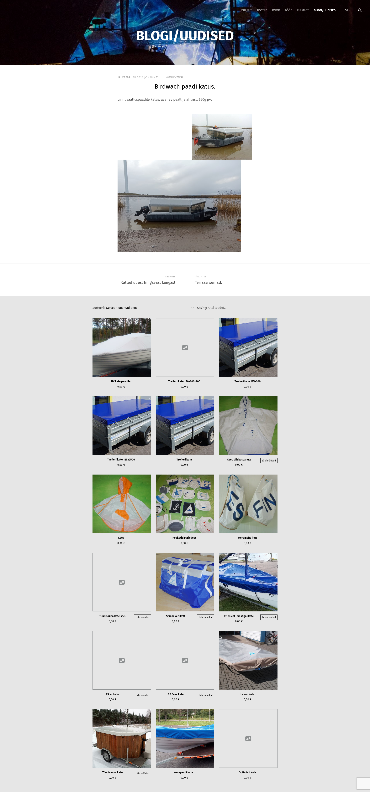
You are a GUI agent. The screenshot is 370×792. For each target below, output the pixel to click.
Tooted (262, 10)
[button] (346, 10)
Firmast (303, 10)
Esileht (246, 10)
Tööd (288, 10)
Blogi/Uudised (325, 10)
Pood (276, 10)
